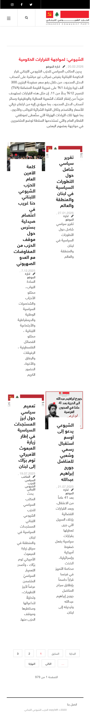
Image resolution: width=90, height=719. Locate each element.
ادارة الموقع (53, 66)
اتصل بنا (72, 704)
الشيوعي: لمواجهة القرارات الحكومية (51, 58)
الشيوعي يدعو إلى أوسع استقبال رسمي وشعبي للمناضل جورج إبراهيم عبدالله (65, 451)
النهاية (32, 663)
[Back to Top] (11, 705)
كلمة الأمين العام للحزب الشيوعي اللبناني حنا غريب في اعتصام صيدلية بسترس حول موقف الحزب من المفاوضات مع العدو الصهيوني (24, 214)
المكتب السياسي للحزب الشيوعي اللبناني (28, 482)
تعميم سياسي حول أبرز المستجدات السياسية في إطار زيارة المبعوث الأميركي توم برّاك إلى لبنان (24, 435)
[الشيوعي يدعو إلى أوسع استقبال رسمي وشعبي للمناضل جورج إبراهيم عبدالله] (64, 410)
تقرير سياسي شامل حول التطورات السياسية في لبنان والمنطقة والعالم (65, 181)
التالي (48, 663)
